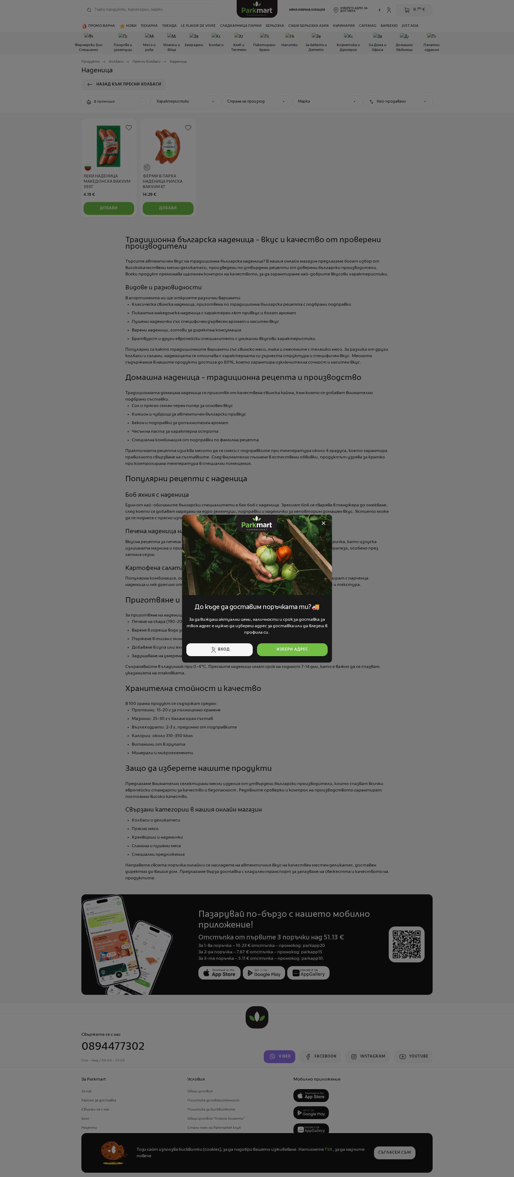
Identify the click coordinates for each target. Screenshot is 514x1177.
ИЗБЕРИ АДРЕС (292, 650)
